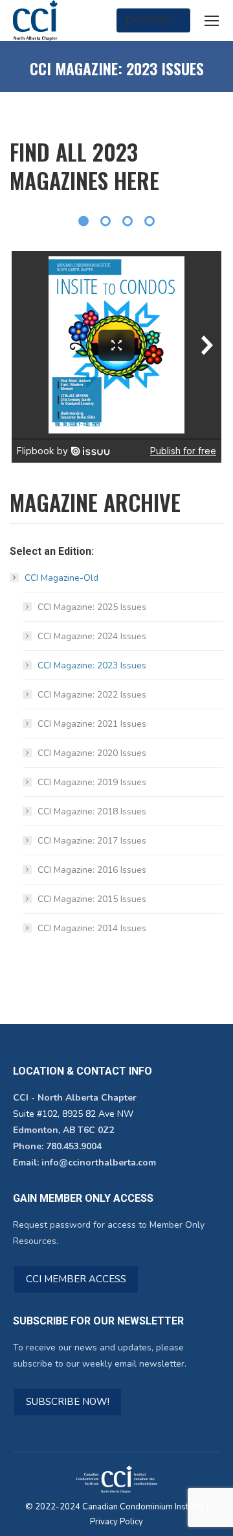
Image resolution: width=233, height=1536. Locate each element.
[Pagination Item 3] (127, 221)
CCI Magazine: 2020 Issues (92, 753)
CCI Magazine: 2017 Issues (92, 841)
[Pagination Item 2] (105, 221)
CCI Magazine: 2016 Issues (92, 870)
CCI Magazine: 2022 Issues (92, 695)
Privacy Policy (116, 1522)
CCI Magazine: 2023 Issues (92, 665)
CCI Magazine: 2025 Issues (92, 607)
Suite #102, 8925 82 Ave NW (73, 1114)
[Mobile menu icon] (211, 20)
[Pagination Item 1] (83, 221)
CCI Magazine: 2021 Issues (92, 724)
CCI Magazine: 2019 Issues (92, 782)
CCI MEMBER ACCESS (76, 1279)
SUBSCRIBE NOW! (67, 1401)
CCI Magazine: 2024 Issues (92, 636)
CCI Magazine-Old (61, 578)
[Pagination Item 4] (149, 221)
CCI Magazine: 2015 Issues (92, 899)
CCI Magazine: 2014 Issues (92, 928)
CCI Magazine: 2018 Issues (92, 811)
